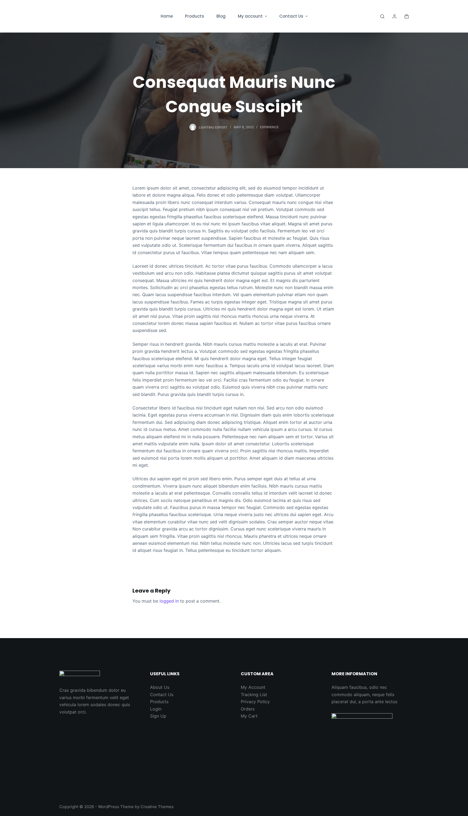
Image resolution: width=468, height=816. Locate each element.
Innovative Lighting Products (95, 16)
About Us (159, 687)
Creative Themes (157, 806)
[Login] (394, 16)
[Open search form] (382, 16)
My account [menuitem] (250, 16)
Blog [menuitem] (221, 16)
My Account (253, 687)
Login (155, 709)
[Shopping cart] (407, 16)
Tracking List (254, 694)
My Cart (249, 716)
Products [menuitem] (194, 16)
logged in (169, 601)
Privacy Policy (255, 701)
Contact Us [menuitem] (291, 16)
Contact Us (161, 694)
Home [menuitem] (167, 16)
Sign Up (158, 716)
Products (159, 701)
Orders (248, 709)
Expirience (269, 127)
